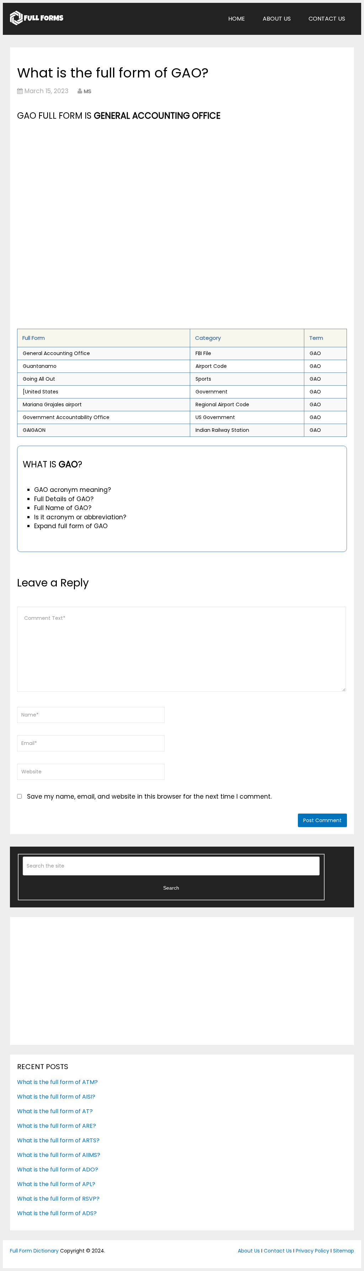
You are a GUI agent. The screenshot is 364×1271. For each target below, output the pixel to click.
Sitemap (343, 1250)
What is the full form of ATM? (57, 1082)
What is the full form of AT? (55, 1111)
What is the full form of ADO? (57, 1169)
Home (236, 19)
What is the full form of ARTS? (58, 1140)
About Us (277, 19)
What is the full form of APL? (56, 1184)
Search (171, 888)
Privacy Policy (312, 1250)
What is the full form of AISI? (56, 1097)
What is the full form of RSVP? (58, 1199)
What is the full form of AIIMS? (58, 1155)
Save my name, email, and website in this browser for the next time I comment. (149, 796)
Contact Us (327, 19)
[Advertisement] (182, 176)
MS (87, 91)
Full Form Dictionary (34, 1250)
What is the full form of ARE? (56, 1126)
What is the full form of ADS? (57, 1213)
